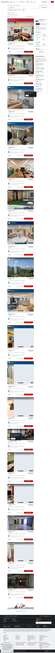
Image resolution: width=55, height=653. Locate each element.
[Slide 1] (18, 208)
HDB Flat (38, 60)
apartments (26, 631)
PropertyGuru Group (7, 618)
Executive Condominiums (34, 631)
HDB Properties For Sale (31, 637)
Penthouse (40, 80)
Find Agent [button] (27, 1)
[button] (8, 13)
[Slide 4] (20, 208)
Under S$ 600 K (38, 72)
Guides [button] (31, 1)
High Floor (37, 80)
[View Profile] (13, 20)
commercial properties (45, 631)
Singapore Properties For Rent (43, 636)
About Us (5, 619)
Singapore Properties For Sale (32, 636)
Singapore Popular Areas (43, 642)
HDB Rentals (41, 637)
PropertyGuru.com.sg (6, 629)
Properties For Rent (42, 635)
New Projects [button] (22, 1)
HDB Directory (17, 637)
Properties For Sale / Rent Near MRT (21, 642)
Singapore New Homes (7, 642)
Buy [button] (11, 1)
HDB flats (30, 631)
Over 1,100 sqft (42, 76)
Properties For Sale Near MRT (20, 643)
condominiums (23, 631)
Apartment (45, 60)
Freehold (37, 69)
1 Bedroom (39, 65)
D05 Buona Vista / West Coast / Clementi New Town (45, 645)
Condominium (41, 60)
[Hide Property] (30, 23)
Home (8, 5)
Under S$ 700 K (42, 72)
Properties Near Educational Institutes (33, 642)
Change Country (38, 618)
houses (39, 631)
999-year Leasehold (41, 69)
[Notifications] (49, 2)
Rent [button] (14, 1)
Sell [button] (17, 1)
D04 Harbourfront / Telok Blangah (44, 643)
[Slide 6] (22, 208)
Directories (17, 635)
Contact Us (14, 618)
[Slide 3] (20, 502)
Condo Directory (18, 636)
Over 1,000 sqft (38, 76)
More (34, 1)
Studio (36, 65)
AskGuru (5, 636)
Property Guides (6, 637)
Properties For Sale (30, 635)
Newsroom (13, 619)
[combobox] (23, 7)
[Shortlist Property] (32, 23)
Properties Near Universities (31, 643)
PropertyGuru (6, 635)
